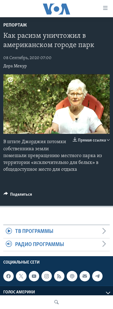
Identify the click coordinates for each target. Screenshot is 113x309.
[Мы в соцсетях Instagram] (46, 276)
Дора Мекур (15, 66)
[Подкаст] (72, 276)
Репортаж (15, 25)
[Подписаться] (85, 276)
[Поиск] (56, 302)
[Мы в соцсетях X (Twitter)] (21, 276)
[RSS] (59, 276)
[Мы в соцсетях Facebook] (8, 276)
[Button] (18, 195)
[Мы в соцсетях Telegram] (97, 276)
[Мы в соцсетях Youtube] (34, 276)
